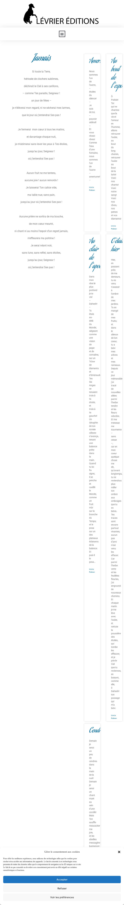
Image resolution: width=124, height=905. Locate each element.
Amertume (99, 61)
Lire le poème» (92, 188)
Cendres (97, 731)
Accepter (62, 879)
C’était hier (117, 245)
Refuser (62, 888)
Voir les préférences (62, 897)
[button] (119, 852)
